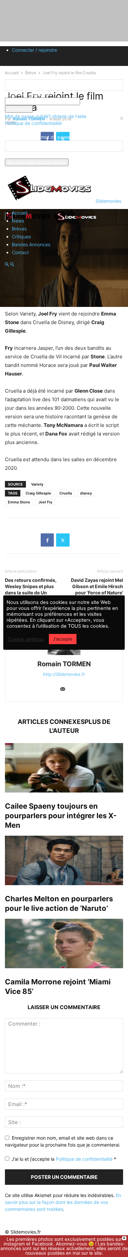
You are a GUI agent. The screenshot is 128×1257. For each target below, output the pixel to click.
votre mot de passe (101, 101)
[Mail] (62, 689)
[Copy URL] (78, 540)
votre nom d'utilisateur (29, 94)
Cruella (65, 493)
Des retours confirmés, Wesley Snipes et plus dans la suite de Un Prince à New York (30, 589)
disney (86, 493)
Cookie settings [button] (26, 639)
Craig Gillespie (38, 493)
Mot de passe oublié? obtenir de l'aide (45, 116)
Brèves (19, 228)
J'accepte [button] (63, 639)
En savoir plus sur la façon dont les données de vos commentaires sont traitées (63, 1202)
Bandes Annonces (31, 244)
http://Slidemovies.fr (64, 674)
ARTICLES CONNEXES (51, 722)
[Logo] (28, 223)
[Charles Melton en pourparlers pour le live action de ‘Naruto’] (64, 860)
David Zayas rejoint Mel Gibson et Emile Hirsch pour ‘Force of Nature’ (97, 586)
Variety (37, 484)
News (18, 221)
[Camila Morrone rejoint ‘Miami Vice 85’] (64, 943)
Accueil (19, 213)
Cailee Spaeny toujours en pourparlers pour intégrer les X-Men (61, 815)
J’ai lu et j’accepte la (63, 1159)
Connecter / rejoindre (34, 50)
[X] (63, 540)
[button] (7, 264)
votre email (17, 155)
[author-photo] (64, 655)
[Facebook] (47, 540)
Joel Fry (45, 502)
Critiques (21, 236)
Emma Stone (19, 502)
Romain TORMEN (64, 664)
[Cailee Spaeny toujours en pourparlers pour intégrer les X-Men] (64, 768)
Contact (20, 252)
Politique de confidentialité (33, 123)
